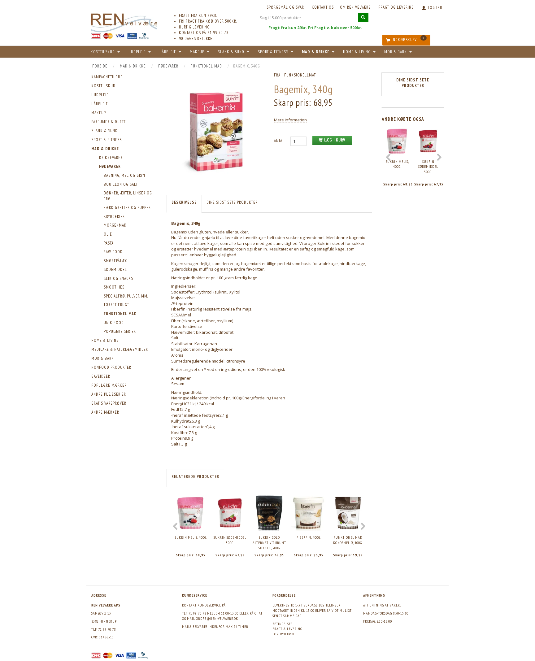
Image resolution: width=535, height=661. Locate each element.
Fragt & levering (287, 628)
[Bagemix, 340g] (216, 131)
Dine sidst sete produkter (232, 202)
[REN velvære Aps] (124, 21)
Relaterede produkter (195, 476)
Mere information (290, 120)
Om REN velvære (355, 7)
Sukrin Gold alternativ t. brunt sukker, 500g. (269, 542)
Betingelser (282, 623)
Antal (280, 140)
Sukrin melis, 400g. (191, 537)
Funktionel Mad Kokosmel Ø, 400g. (348, 540)
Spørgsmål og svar (285, 7)
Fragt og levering (396, 7)
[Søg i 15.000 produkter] (363, 17)
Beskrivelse (184, 202)
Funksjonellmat (300, 75)
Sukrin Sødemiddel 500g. (230, 540)
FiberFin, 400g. (309, 537)
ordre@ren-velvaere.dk (217, 618)
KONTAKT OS (323, 7)
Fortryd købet (284, 634)
